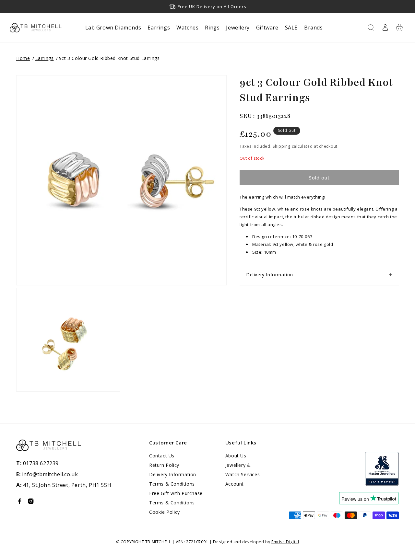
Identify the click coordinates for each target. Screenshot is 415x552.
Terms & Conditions (172, 484)
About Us (235, 456)
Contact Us (161, 456)
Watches (187, 27)
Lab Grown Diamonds (113, 27)
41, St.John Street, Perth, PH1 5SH (67, 485)
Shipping (281, 146)
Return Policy (164, 465)
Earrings (159, 27)
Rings (212, 27)
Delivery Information (172, 474)
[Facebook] (19, 502)
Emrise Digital (285, 542)
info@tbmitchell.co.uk (47, 474)
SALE (291, 27)
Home (23, 58)
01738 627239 (37, 463)
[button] (371, 27)
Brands (313, 27)
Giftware (267, 27)
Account (234, 484)
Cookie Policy (164, 512)
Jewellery (237, 27)
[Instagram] (31, 502)
